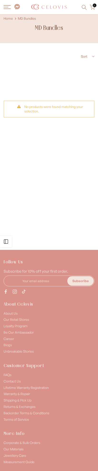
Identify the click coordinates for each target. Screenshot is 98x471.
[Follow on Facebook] (6, 291)
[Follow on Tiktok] (24, 291)
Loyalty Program (16, 326)
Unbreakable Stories (19, 351)
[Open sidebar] (6, 241)
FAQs (7, 375)
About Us (11, 313)
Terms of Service (16, 419)
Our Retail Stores (16, 319)
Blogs (8, 345)
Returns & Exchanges (19, 407)
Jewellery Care (15, 455)
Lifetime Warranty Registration (26, 388)
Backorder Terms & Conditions (26, 413)
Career (9, 339)
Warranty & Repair (17, 394)
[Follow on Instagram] (15, 291)
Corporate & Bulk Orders (22, 443)
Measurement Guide (19, 462)
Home (8, 18)
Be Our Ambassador (19, 332)
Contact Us (12, 381)
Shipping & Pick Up (17, 400)
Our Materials (14, 449)
